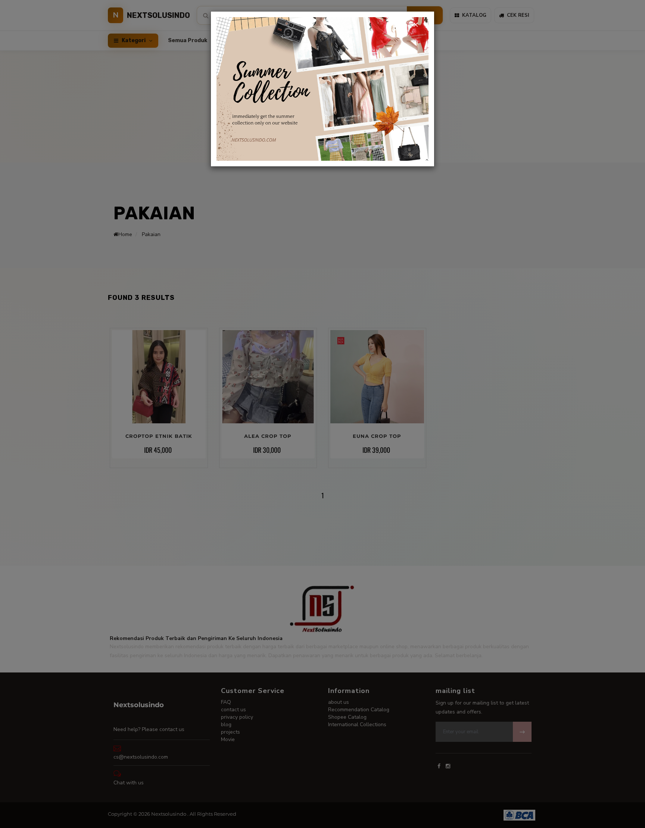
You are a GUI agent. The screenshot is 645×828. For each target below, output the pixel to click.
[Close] (415, 24)
